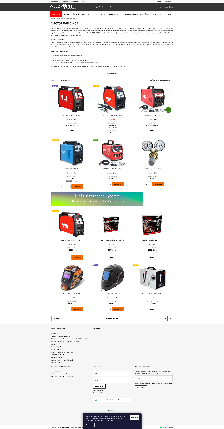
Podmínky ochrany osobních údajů (62, 360)
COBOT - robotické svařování (70, 1)
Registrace (168, 1)
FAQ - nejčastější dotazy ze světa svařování (65, 341)
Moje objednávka (56, 362)
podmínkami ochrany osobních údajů (162, 383)
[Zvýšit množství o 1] (70, 186)
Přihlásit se (99, 386)
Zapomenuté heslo (99, 393)
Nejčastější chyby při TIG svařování (62, 376)
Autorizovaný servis (57, 354)
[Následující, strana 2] (165, 318)
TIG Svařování (55, 371)
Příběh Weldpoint (56, 349)
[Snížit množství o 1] (61, 186)
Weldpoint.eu (112, 410)
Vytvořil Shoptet (167, 427)
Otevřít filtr (112, 73)
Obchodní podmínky (57, 357)
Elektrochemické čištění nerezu (61, 374)
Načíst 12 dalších (112, 318)
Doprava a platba (56, 346)
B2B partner (54, 1)
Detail (72, 130)
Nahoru (58, 318)
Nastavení (89, 425)
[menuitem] (56, 14)
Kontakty (54, 344)
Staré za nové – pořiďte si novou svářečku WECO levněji (69, 339)
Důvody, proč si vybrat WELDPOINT (62, 352)
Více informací (108, 420)
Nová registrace (98, 390)
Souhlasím (134, 417)
